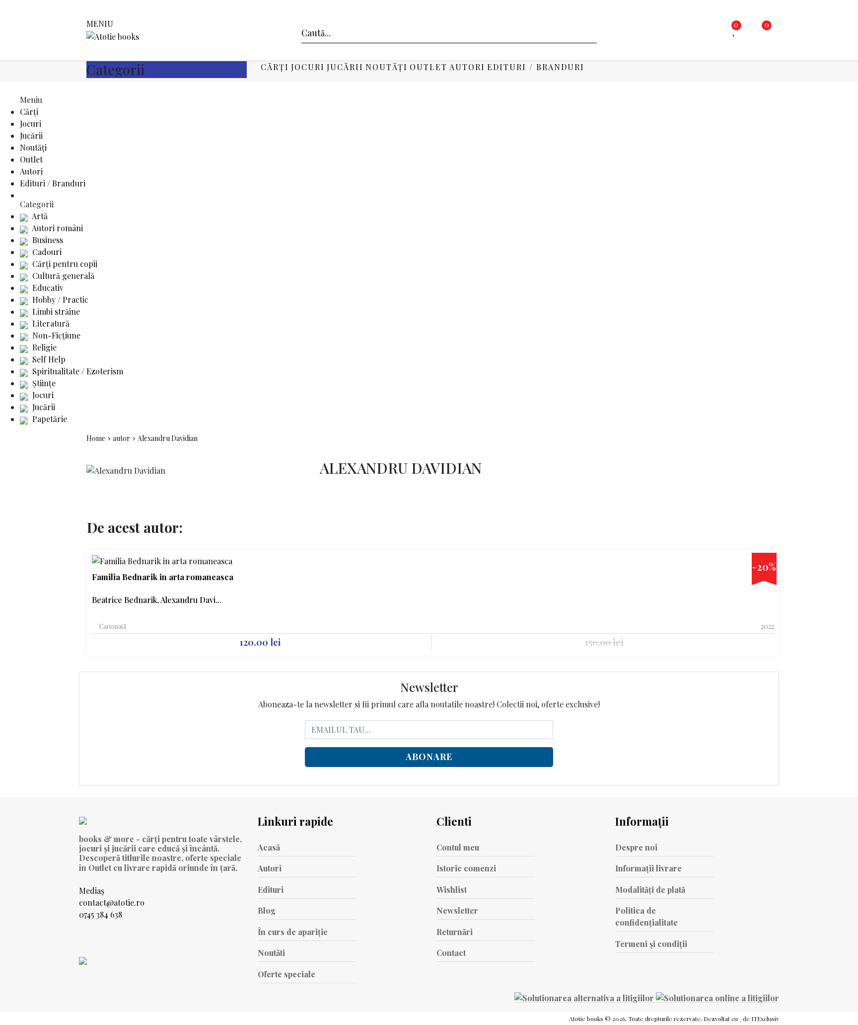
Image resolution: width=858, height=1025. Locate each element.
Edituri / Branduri (535, 67)
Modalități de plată (650, 889)
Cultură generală (62, 275)
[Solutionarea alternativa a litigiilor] (585, 997)
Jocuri (308, 67)
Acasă (269, 847)
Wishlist (451, 889)
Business (46, 240)
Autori (467, 67)
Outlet (428, 67)
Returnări (454, 932)
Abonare (429, 757)
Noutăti (271, 952)
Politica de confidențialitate (646, 916)
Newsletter (457, 910)
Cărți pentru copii (63, 263)
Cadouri (46, 252)
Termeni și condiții (651, 944)
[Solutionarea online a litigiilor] (717, 997)
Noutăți (386, 67)
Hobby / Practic (59, 299)
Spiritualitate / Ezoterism (76, 371)
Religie (43, 347)
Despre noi (636, 847)
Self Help (48, 359)
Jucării (345, 67)
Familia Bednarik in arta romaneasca (162, 577)
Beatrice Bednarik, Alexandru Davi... (156, 600)
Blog (267, 910)
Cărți (275, 67)
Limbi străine (55, 311)
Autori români (56, 228)
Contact (451, 952)
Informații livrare (648, 868)
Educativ (47, 287)
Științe (43, 383)
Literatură (50, 323)
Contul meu (457, 847)
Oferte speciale (286, 974)
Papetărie (48, 419)
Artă (39, 216)
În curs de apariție (293, 932)
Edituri (271, 889)
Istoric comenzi (466, 868)
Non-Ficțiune (55, 335)
